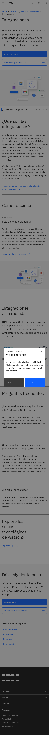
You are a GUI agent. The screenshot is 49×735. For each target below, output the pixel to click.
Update (30, 382)
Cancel (8, 382)
